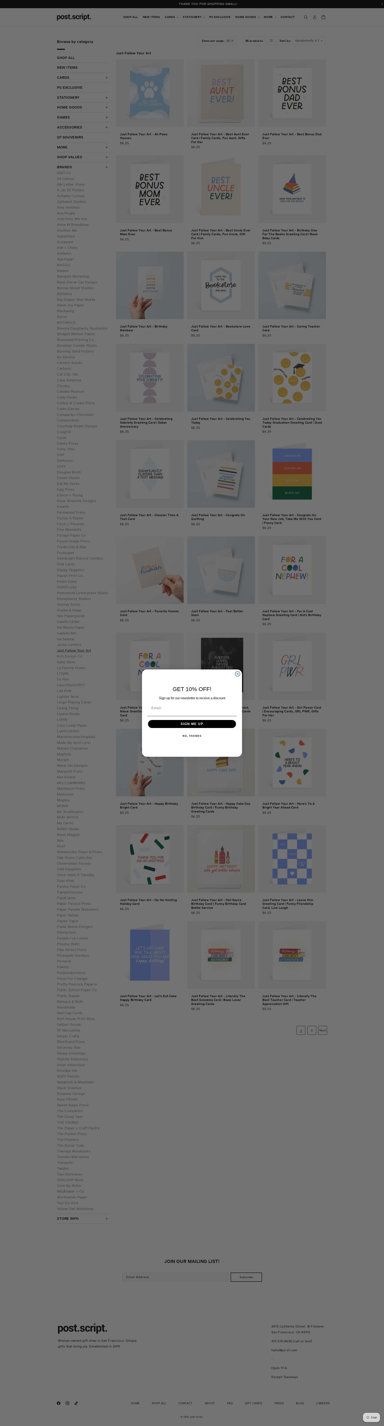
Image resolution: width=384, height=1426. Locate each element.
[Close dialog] (237, 673)
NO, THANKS (192, 736)
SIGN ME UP (192, 724)
